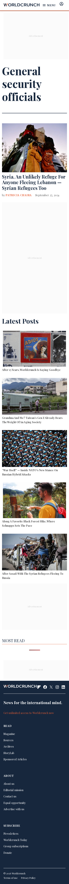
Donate (7, 853)
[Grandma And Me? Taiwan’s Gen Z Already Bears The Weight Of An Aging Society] (34, 397)
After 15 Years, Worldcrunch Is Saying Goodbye (31, 370)
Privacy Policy (28, 877)
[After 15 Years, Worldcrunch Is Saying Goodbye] (34, 349)
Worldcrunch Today (15, 840)
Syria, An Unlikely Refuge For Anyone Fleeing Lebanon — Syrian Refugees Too (33, 182)
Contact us (9, 796)
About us (8, 784)
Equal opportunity (14, 803)
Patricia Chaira (19, 195)
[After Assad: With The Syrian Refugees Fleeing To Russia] (34, 553)
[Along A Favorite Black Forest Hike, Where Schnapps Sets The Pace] (34, 500)
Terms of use (10, 877)
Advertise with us (13, 809)
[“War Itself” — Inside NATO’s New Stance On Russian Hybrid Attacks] (34, 449)
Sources (8, 740)
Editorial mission (13, 790)
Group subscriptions (15, 846)
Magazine (9, 734)
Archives (8, 746)
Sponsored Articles (15, 759)
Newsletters (10, 833)
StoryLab (8, 753)
